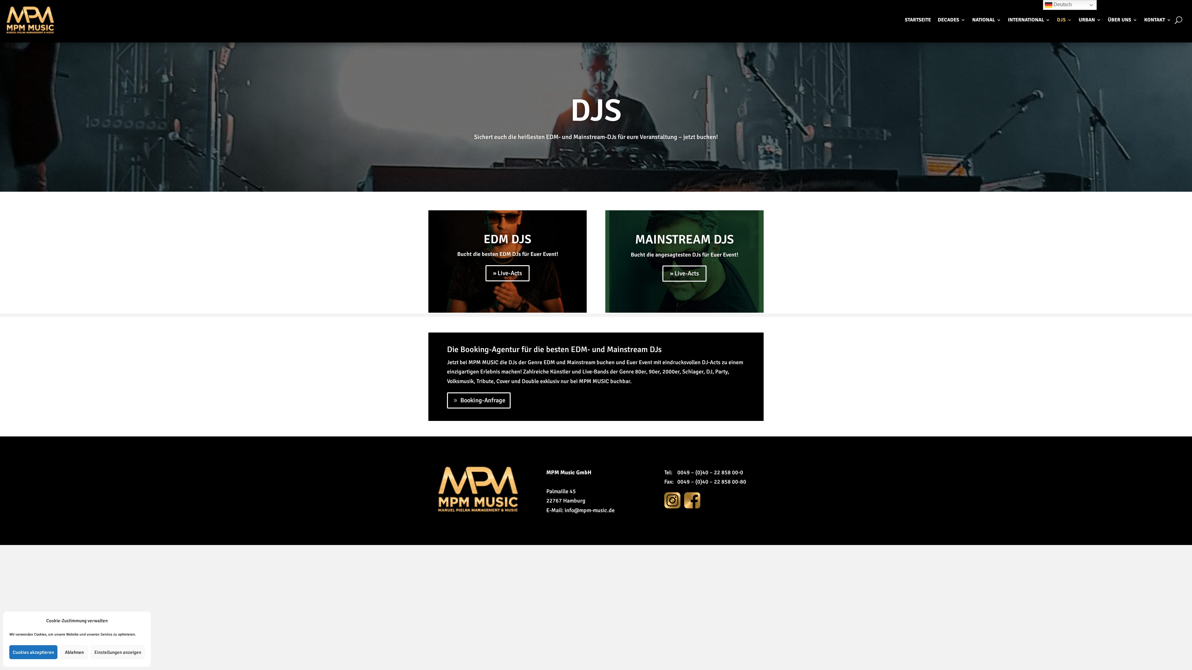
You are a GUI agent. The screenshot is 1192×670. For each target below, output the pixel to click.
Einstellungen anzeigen (117, 652)
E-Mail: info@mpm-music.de (580, 510)
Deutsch (1062, 4)
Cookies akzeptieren (33, 652)
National (983, 20)
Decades (948, 20)
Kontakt (1154, 20)
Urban (1087, 20)
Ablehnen (74, 652)
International (1026, 20)
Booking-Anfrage (482, 400)
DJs (1061, 20)
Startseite (918, 20)
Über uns (1119, 20)
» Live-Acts (507, 273)
